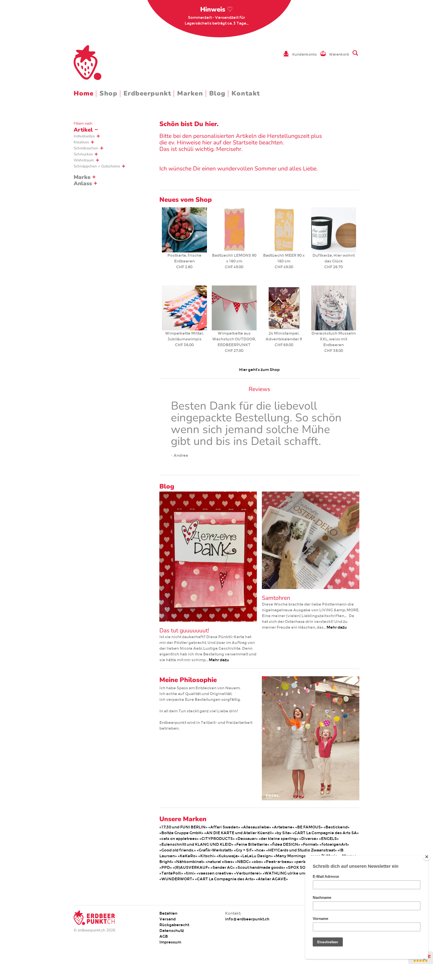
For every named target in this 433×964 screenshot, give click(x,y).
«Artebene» (283, 827)
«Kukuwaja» (228, 855)
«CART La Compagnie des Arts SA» (325, 832)
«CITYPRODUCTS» (217, 838)
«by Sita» (283, 832)
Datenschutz (171, 930)
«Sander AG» (222, 867)
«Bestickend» (336, 827)
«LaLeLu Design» (256, 855)
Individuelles (84, 136)
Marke (82, 177)
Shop (108, 93)
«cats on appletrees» (179, 838)
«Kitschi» (207, 855)
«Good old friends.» (177, 850)
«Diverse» (308, 838)
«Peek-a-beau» (278, 861)
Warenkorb (339, 54)
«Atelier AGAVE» (272, 879)
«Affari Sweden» (224, 827)
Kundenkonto (304, 54)
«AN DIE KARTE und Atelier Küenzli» (239, 832)
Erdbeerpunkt (147, 93)
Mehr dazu (219, 659)
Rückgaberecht (174, 924)
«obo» (257, 861)
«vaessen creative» (214, 873)
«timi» (190, 873)
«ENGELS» (329, 838)
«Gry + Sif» (244, 850)
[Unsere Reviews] (420, 961)
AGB (163, 936)
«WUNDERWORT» (176, 879)
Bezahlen (168, 913)
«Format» (310, 844)
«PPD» (165, 867)
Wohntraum (84, 160)
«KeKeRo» (187, 855)
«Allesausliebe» (256, 827)
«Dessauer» (247, 838)
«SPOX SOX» (298, 867)
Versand (167, 919)
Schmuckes (83, 154)
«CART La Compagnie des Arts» (225, 879)
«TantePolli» (171, 873)
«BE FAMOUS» (309, 827)
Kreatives (81, 142)
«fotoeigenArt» (334, 844)
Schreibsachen (86, 148)
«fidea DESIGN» (285, 844)
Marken (190, 93)
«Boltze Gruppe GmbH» (181, 832)
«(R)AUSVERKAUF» (191, 867)
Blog (217, 93)
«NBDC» (243, 861)
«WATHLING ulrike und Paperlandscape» (302, 873)
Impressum (170, 942)
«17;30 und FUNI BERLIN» (183, 827)
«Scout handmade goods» (260, 867)
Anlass (83, 183)
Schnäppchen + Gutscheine (97, 166)
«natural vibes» (219, 861)
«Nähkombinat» (189, 861)
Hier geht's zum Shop (259, 369)
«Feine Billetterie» (251, 844)
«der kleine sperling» (278, 838)
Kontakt (246, 93)
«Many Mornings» (291, 855)
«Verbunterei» (248, 873)
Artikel (83, 130)
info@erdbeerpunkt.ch (247, 919)
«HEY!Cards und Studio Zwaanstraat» (301, 850)
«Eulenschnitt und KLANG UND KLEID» (196, 844)
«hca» (259, 850)
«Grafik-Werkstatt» (215, 850)
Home (83, 93)
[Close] (426, 856)
